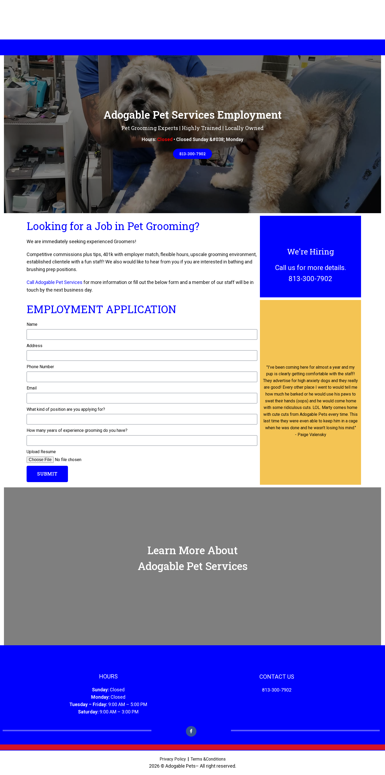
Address (34, 345)
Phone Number (40, 366)
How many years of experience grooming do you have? (77, 430)
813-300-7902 (277, 690)
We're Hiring (310, 251)
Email (32, 388)
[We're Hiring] (310, 235)
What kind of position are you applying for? (66, 409)
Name (32, 324)
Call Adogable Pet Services (54, 282)
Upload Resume (41, 451)
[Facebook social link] (191, 731)
